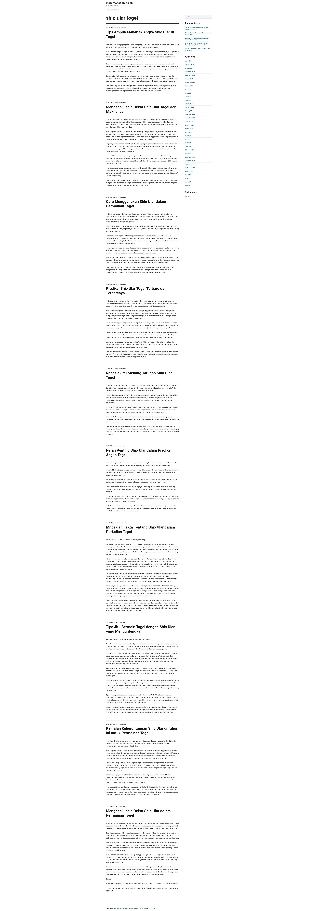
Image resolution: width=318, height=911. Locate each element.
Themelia (152, 908)
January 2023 (189, 153)
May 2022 (188, 182)
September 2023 (190, 125)
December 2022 (190, 157)
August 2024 (189, 86)
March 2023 (188, 146)
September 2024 (190, 82)
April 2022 (188, 185)
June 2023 (188, 136)
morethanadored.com (124, 908)
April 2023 (188, 143)
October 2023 (189, 121)
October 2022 (189, 164)
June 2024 (188, 93)
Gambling (188, 196)
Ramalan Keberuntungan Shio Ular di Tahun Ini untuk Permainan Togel (142, 730)
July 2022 (188, 175)
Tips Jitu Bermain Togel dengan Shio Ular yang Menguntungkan (140, 629)
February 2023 (189, 150)
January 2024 (189, 111)
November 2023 (190, 118)
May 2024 (188, 96)
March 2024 (188, 104)
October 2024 (189, 79)
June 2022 (188, 178)
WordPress (142, 908)
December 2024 (190, 72)
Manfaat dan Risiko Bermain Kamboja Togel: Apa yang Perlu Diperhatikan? (196, 44)
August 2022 (189, 171)
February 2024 (189, 107)
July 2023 (188, 132)
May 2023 (188, 139)
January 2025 (189, 68)
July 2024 (188, 89)
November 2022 (190, 161)
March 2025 (188, 61)
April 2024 (188, 100)
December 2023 (190, 114)
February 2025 (189, 64)
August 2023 (189, 128)
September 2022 (190, 168)
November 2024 (190, 75)
